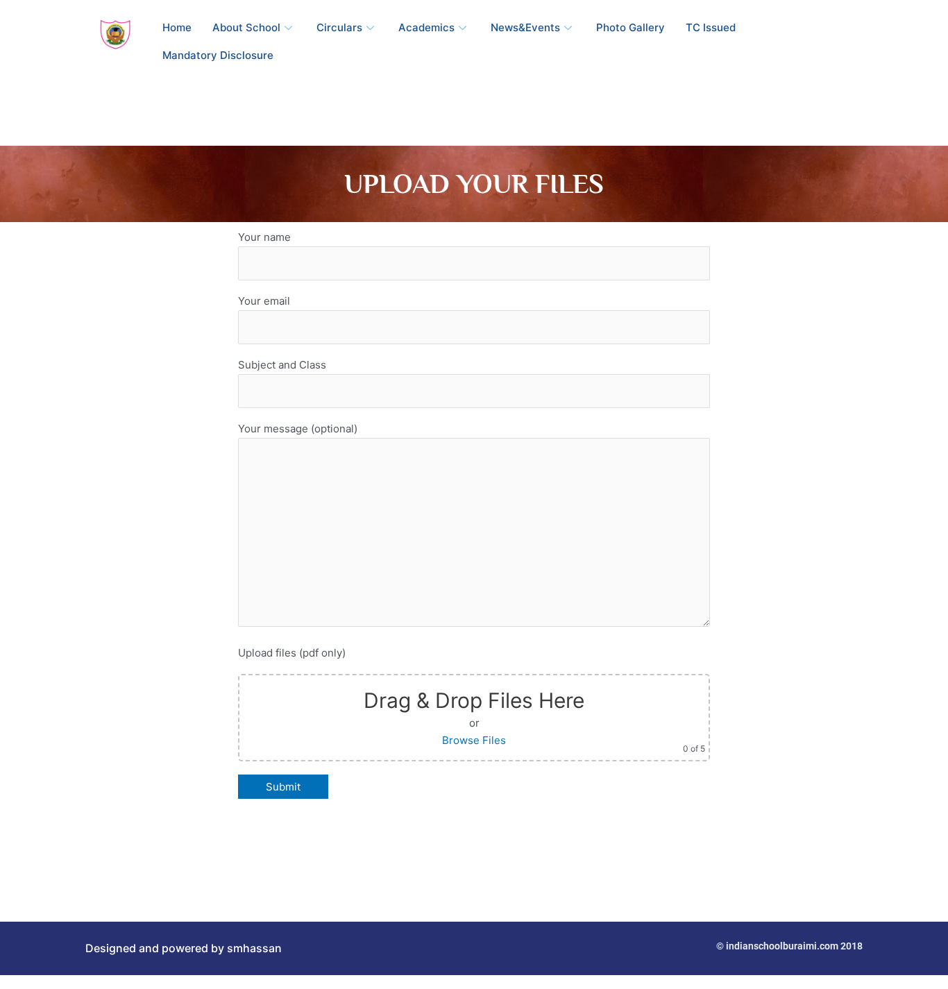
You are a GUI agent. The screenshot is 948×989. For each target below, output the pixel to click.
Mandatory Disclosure (217, 55)
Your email (264, 300)
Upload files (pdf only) (292, 652)
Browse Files (474, 740)
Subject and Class (282, 364)
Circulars (339, 27)
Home (177, 27)
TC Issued (711, 27)
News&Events (525, 27)
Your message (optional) (297, 428)
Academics (426, 27)
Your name (264, 237)
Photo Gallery (630, 27)
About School (246, 27)
